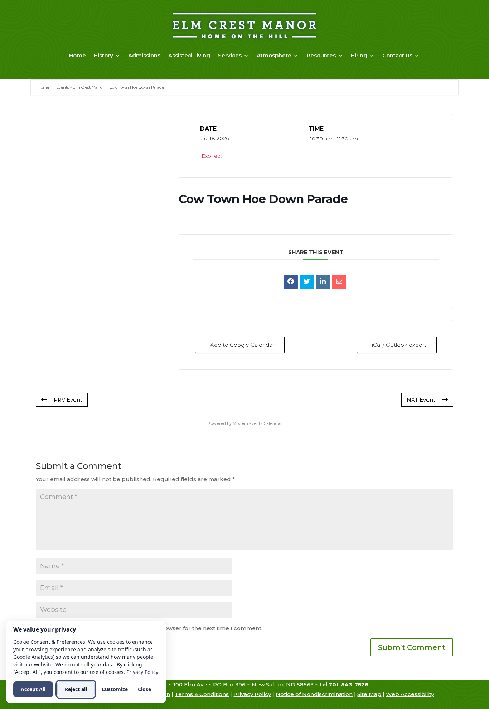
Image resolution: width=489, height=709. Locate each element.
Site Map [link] (369, 694)
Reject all (76, 689)
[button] (411, 647)
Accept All (33, 689)
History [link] (103, 55)
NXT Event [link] (421, 399)
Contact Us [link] (397, 55)
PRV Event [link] (68, 399)
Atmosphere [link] (274, 55)
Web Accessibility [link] (410, 694)
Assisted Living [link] (189, 55)
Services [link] (230, 55)
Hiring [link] (359, 55)
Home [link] (77, 55)
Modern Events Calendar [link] (257, 423)
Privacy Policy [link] (252, 694)
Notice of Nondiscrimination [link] (314, 694)
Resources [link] (321, 55)
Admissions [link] (144, 55)
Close (144, 689)
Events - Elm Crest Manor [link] (80, 87)
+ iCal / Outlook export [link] (396, 344)
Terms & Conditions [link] (202, 694)
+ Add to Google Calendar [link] (239, 344)
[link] (291, 282)
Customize (115, 689)
